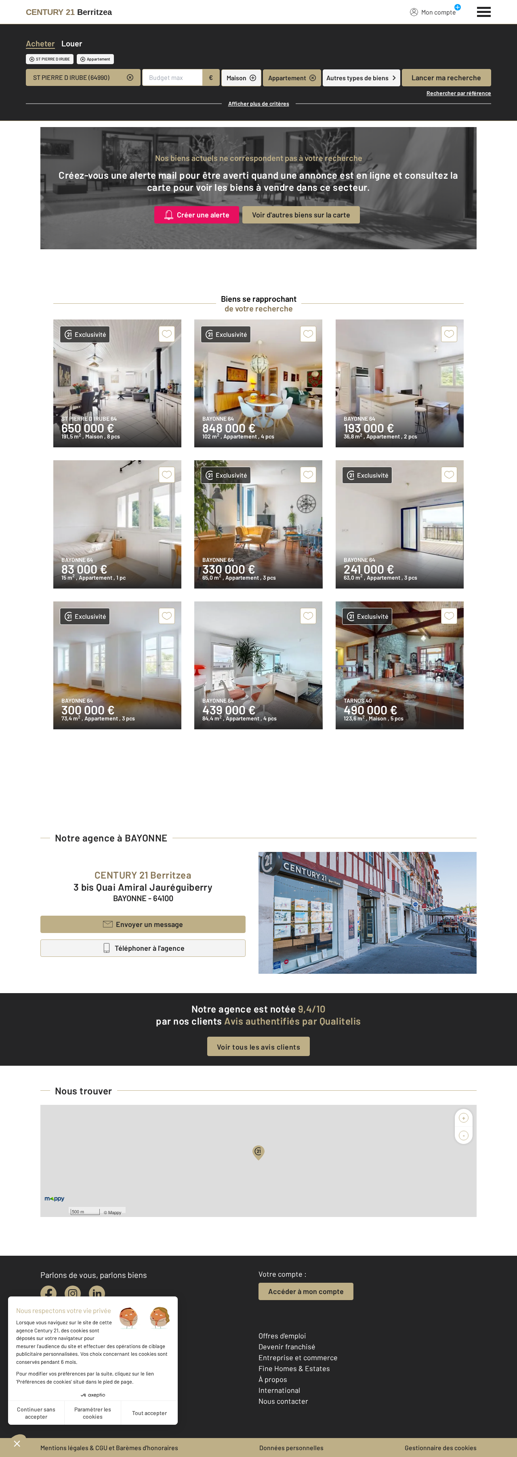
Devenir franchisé (286, 1346)
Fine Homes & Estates (294, 1368)
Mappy (115, 1212)
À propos (272, 1379)
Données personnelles (291, 1447)
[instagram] (73, 1294)
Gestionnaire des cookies (441, 1447)
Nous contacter (283, 1400)
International (279, 1390)
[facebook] (48, 1294)
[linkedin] (97, 1294)
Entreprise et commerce (298, 1357)
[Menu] (484, 11)
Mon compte (438, 12)
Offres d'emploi (282, 1335)
